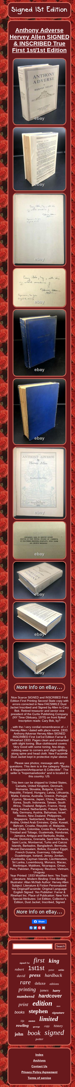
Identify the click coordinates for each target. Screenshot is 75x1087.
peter (51, 969)
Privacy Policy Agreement (39, 1072)
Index (39, 1054)
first (39, 960)
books (20, 1012)
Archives (39, 1060)
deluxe (40, 983)
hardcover (50, 996)
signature (58, 1012)
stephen (38, 1011)
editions (54, 984)
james (44, 990)
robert (19, 969)
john (19, 1034)
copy (47, 1026)
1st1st (36, 968)
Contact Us (39, 1066)
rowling (22, 1025)
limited (48, 1018)
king (54, 961)
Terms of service (39, 1078)
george (36, 1027)
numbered (25, 996)
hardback (53, 975)
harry (56, 990)
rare (25, 982)
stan (58, 1006)
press (35, 975)
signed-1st (24, 963)
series (61, 969)
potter (39, 1039)
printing (27, 989)
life (22, 1020)
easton (32, 1021)
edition (42, 1003)
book (34, 1033)
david (21, 976)
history (58, 1026)
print (23, 1004)
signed (54, 1032)
